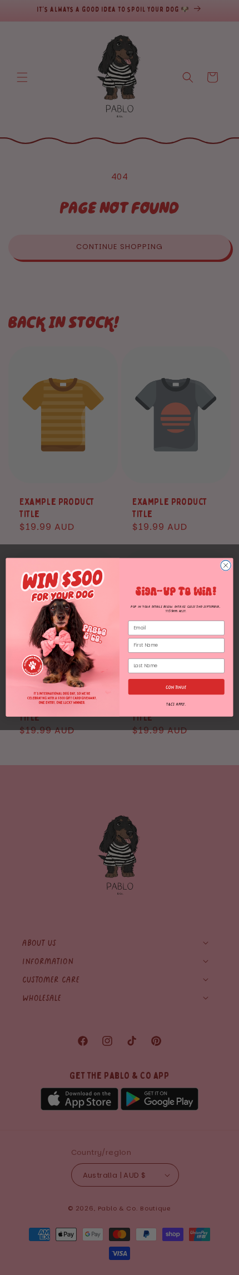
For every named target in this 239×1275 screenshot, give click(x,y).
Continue (176, 687)
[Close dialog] (226, 565)
